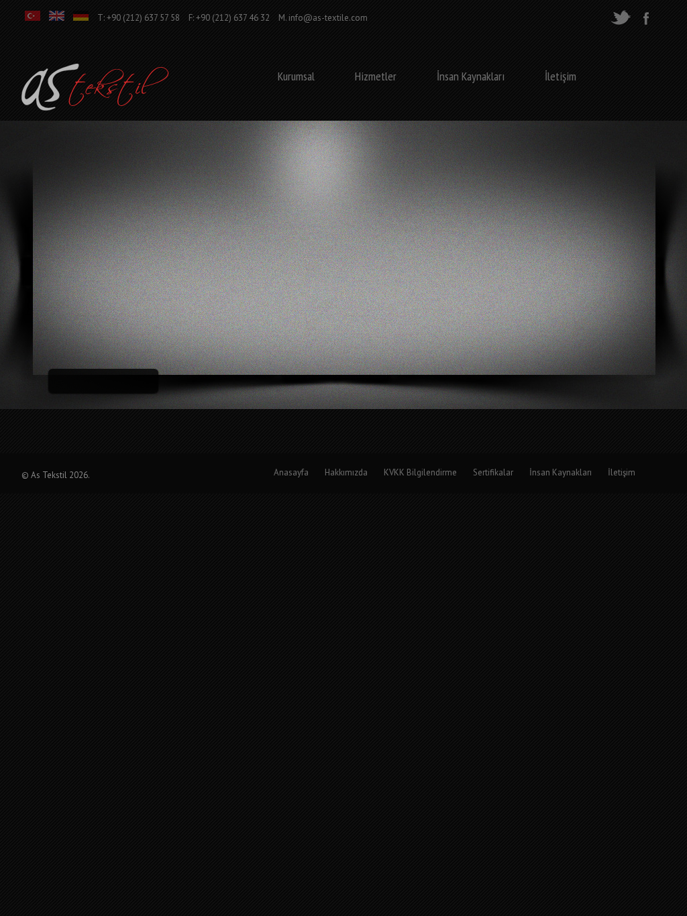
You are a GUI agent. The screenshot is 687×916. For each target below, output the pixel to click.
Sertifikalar (493, 472)
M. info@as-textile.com (323, 17)
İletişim (560, 76)
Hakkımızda (346, 472)
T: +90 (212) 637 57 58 (138, 17)
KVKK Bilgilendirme (420, 472)
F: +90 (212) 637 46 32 (229, 17)
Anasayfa (291, 472)
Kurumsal (296, 76)
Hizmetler (376, 76)
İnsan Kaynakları (471, 76)
